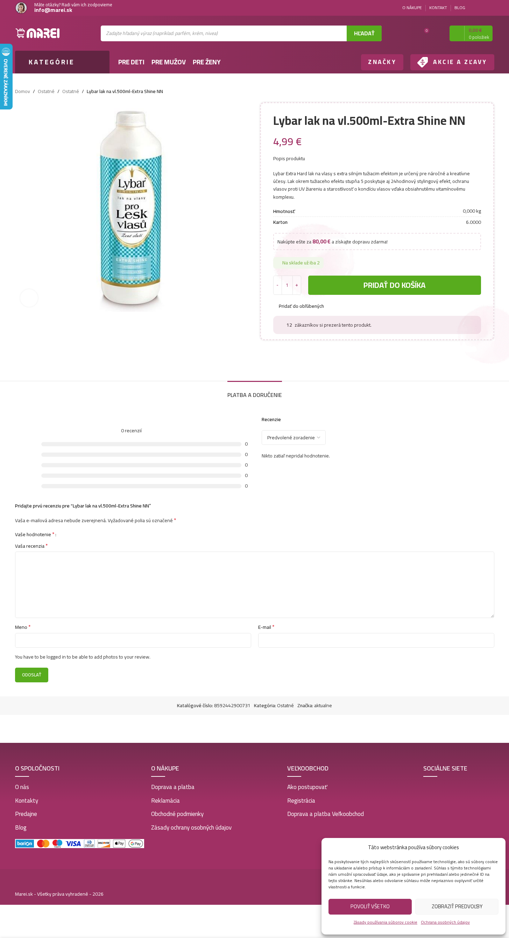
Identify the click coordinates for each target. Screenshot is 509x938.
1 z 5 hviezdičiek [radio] (64, 534)
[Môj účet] (438, 33)
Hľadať (364, 33)
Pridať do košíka (394, 285)
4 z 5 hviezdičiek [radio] (80, 534)
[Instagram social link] (490, 8)
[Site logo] (38, 32)
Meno (23, 627)
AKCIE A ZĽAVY (460, 61)
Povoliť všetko (370, 906)
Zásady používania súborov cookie (385, 922)
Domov (22, 91)
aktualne (323, 705)
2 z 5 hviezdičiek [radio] (69, 534)
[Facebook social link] (482, 8)
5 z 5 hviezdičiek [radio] (85, 534)
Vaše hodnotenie (35, 534)
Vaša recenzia (31, 546)
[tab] (254, 391)
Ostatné (46, 91)
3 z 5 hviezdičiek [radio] (74, 534)
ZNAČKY (382, 61)
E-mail (266, 627)
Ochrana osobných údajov (445, 922)
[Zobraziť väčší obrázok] (29, 298)
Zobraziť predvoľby (457, 906)
